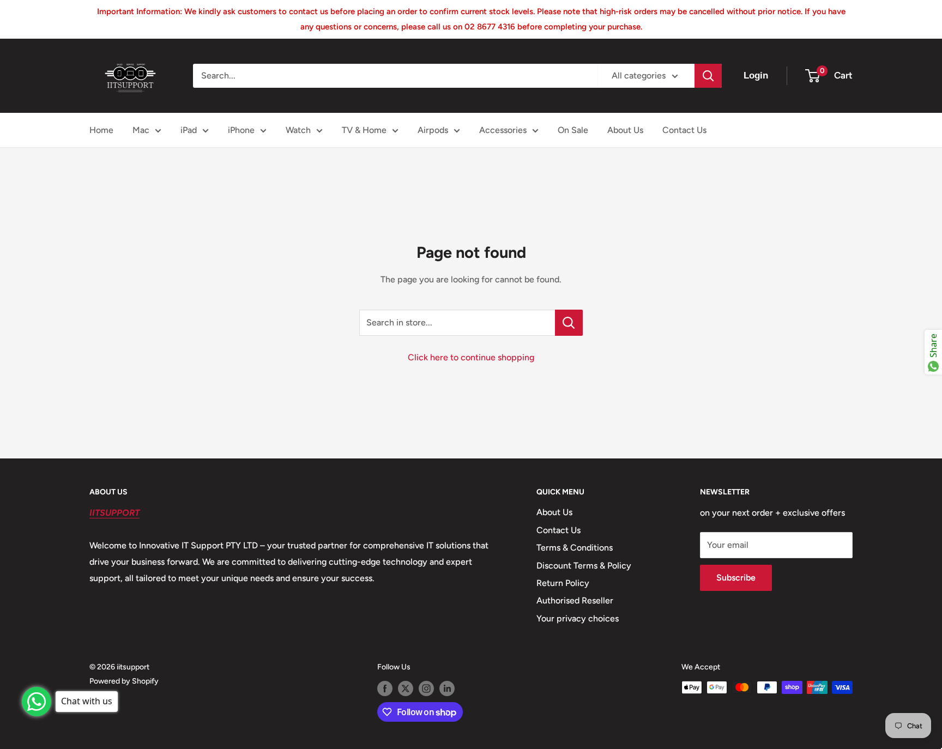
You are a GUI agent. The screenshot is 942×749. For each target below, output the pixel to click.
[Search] (708, 76)
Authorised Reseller (574, 600)
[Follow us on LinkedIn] (447, 688)
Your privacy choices (577, 618)
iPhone (241, 130)
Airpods (433, 130)
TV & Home (364, 130)
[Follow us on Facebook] (384, 688)
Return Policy (562, 583)
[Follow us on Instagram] (426, 688)
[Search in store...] (569, 323)
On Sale (573, 130)
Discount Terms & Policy (583, 565)
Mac (140, 130)
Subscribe (736, 577)
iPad (188, 130)
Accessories (503, 130)
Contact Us (684, 130)
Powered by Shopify (124, 681)
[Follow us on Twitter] (405, 688)
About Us (625, 130)
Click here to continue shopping (471, 357)
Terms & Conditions (574, 547)
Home (101, 130)
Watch (298, 130)
